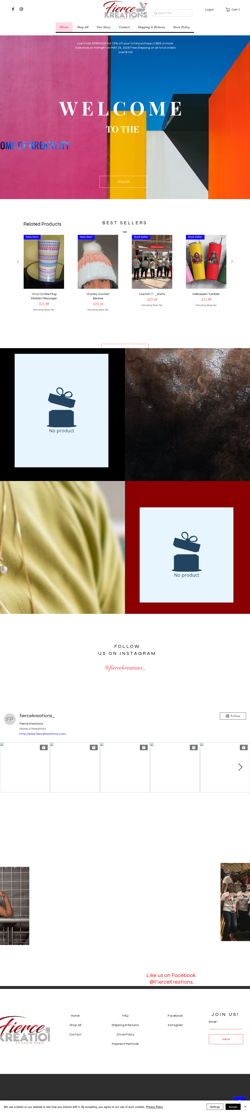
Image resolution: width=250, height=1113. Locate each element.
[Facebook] (13, 9)
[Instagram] (21, 9)
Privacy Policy (154, 1107)
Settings (215, 1107)
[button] (231, 9)
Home (75, 1015)
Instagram (175, 1025)
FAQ (125, 1015)
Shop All (75, 1025)
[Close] (245, 1107)
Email (212, 1021)
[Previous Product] (18, 261)
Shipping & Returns (125, 1025)
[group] (125, 285)
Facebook (175, 1015)
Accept (233, 1107)
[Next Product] (232, 261)
